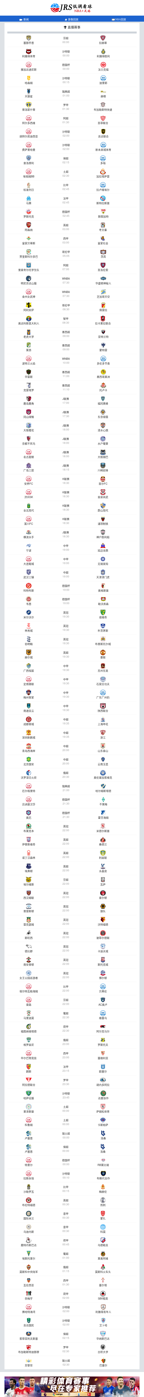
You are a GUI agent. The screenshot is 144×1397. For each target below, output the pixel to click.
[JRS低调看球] (72, 1386)
